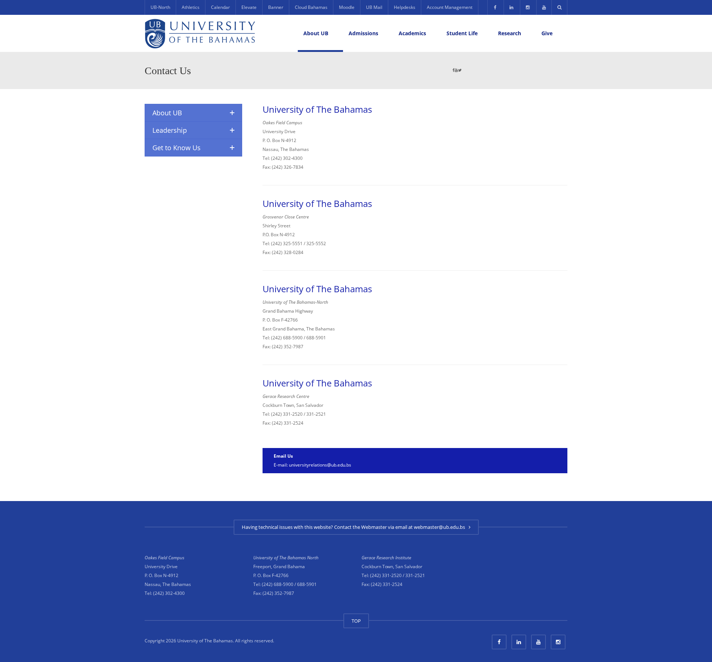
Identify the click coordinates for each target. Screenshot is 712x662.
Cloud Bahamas (311, 7)
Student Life (462, 33)
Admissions (363, 33)
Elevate (249, 7)
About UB (315, 33)
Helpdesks (404, 7)
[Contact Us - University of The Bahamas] (200, 33)
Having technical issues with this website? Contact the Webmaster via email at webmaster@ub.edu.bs (354, 527)
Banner (275, 7)
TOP (356, 620)
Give (547, 33)
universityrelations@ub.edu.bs (320, 465)
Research (509, 33)
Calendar (220, 7)
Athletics (191, 7)
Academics (412, 33)
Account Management (449, 7)
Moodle (347, 7)
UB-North (160, 7)
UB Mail (374, 7)
